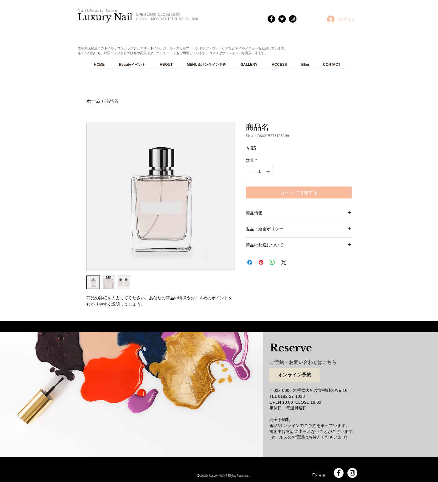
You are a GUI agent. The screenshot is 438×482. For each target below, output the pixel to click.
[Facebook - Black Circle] (271, 19)
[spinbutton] (259, 171)
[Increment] (268, 171)
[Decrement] (250, 171)
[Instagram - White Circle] (352, 473)
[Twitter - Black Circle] (282, 19)
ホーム (93, 101)
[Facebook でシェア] (249, 262)
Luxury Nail (105, 17)
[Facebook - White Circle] (339, 473)
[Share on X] (283, 262)
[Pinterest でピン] (261, 262)
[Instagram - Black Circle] (292, 19)
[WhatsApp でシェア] (272, 262)
